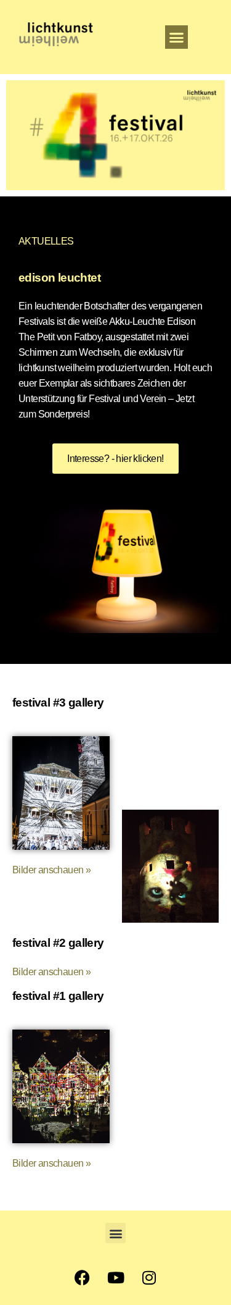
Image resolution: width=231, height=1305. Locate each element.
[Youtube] (115, 1277)
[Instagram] (149, 1277)
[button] (176, 37)
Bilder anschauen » (51, 972)
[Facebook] (82, 1277)
